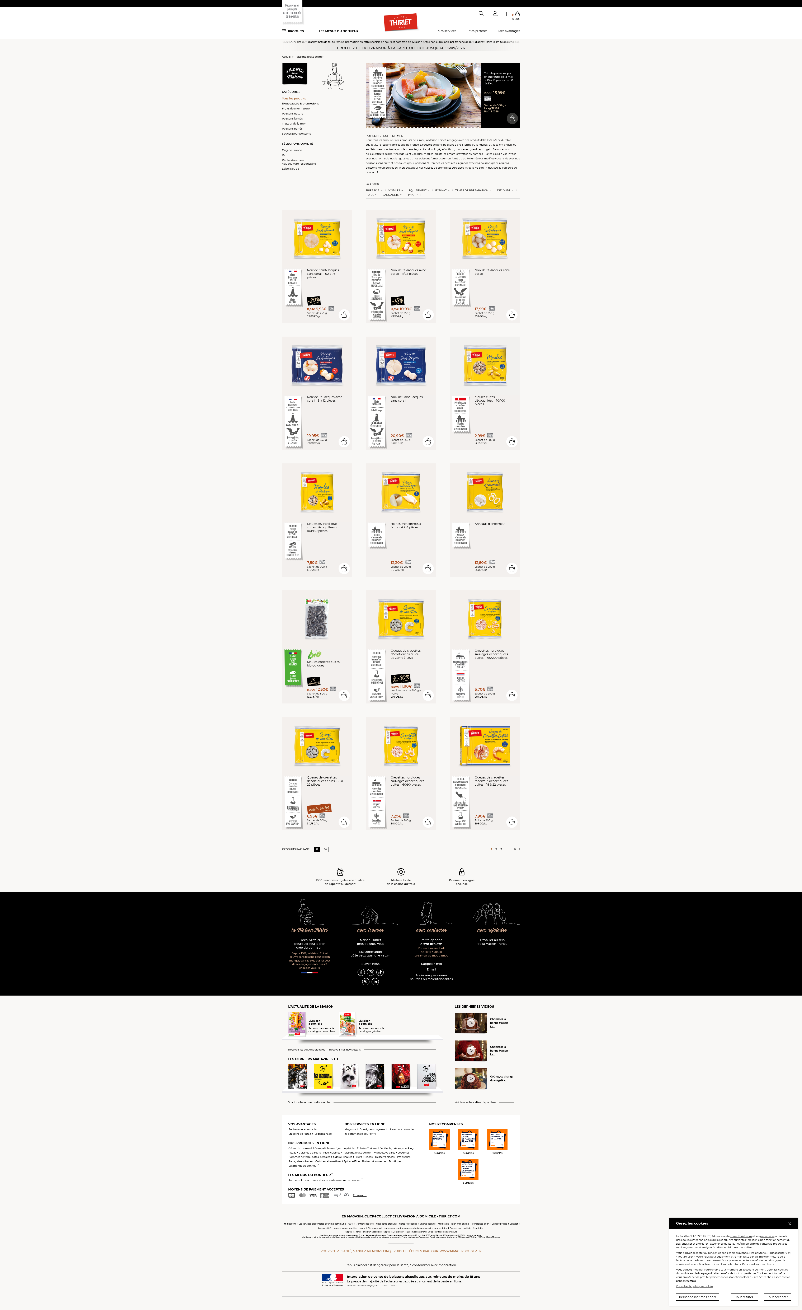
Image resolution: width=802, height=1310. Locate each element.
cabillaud (424, 149)
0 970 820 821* (431, 944)
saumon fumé (449, 158)
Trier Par (372, 190)
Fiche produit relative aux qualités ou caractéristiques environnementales (407, 1228)
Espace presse (499, 1223)
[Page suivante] (519, 849)
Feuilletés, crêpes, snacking (396, 1148)
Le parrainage (323, 1133)
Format (441, 190)
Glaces (368, 1157)
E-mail (431, 969)
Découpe (503, 190)
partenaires (767, 1236)
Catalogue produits (386, 1223)
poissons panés (490, 163)
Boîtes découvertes (374, 1161)
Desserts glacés (385, 1157)
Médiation (443, 1223)
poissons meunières (378, 167)
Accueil (286, 56)
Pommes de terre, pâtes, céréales (309, 1157)
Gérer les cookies (777, 1269)
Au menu (294, 1180)
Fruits (358, 1157)
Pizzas (292, 1152)
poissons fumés (429, 158)
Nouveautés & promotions (300, 103)
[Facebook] (361, 972)
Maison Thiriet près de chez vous (370, 942)
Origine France (292, 150)
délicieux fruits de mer (379, 153)
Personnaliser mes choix (697, 1297)
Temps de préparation (471, 190)
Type (411, 194)
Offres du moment (300, 1148)
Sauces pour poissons (296, 133)
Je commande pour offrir (360, 1133)
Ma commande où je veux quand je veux (370, 953)
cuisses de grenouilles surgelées (444, 167)
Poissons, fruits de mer (309, 56)
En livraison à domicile (302, 1129)
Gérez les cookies (408, 1223)
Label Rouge (290, 168)
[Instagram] (370, 972)
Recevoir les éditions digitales (306, 1049)
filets (372, 149)
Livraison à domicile (401, 1129)
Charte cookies (427, 1223)
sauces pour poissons (412, 163)
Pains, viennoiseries (300, 1161)
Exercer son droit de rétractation (467, 1228)
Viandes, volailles (384, 1152)
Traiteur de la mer (294, 123)
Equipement (417, 190)
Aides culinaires (342, 1157)
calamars (449, 153)
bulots (438, 153)
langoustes (402, 158)
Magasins (350, 1129)
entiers (508, 144)
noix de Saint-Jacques (409, 153)
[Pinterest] (365, 981)
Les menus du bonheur (338, 31)
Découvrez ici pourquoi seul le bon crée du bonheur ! (309, 943)
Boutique (395, 1161)
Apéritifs (349, 1148)
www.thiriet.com (741, 1236)
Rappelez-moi (431, 964)
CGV (350, 1223)
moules (428, 153)
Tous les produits (294, 98)
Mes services (447, 31)
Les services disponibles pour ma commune (322, 1223)
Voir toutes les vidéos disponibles (475, 1102)
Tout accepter (777, 1297)
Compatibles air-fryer (328, 1148)
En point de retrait (299, 1133)
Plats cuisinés (331, 1152)
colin (434, 149)
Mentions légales (364, 1223)
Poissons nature (292, 113)
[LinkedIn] (375, 981)
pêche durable (502, 140)
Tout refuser (744, 1297)
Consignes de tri (480, 1223)
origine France (410, 144)
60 (325, 849)
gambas (478, 153)
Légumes (403, 1152)
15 (317, 849)
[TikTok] (380, 972)
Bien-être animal (460, 1223)
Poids (370, 194)
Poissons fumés (292, 118)
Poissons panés (292, 128)
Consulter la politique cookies (694, 1286)
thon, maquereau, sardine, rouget (469, 149)
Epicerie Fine (352, 1161)
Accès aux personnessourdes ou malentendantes (431, 977)
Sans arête (391, 194)
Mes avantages (509, 31)
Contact (514, 1223)
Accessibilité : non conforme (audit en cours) (341, 1228)
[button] (495, 14)
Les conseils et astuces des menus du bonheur (333, 1180)
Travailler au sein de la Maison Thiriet (492, 942)
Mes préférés (478, 31)
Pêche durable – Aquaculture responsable (299, 161)
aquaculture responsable (381, 144)
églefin (442, 149)
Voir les (394, 190)
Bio (284, 155)
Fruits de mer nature (296, 108)
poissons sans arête (378, 163)
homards (383, 158)
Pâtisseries (403, 1157)
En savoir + (360, 1195)
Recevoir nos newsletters (345, 1049)
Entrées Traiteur (367, 1148)
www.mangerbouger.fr (460, 1251)
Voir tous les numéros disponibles (309, 1102)
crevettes (462, 153)
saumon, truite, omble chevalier (397, 149)
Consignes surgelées (372, 1129)
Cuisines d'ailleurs (310, 1152)
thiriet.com (290, 1223)
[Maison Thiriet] (401, 22)
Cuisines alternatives (328, 1161)
